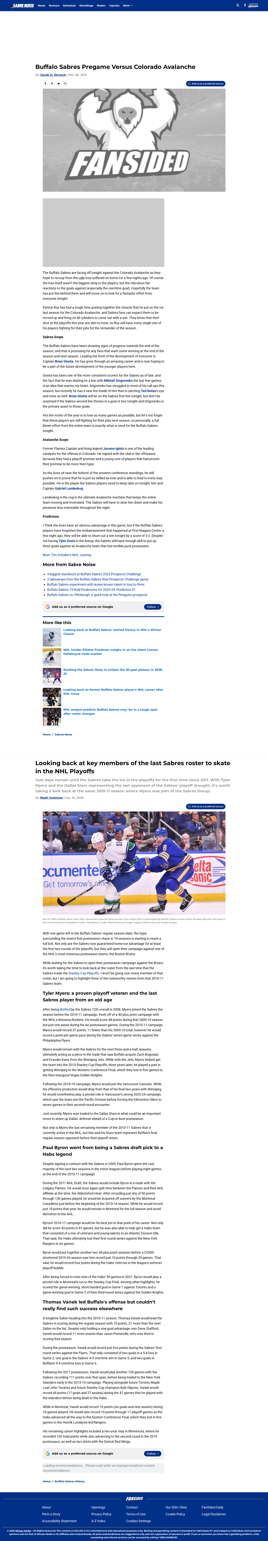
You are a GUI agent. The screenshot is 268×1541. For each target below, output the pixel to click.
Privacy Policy (101, 1514)
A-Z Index (98, 1521)
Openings (98, 1507)
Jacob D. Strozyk (53, 75)
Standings (86, 5)
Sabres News (63, 734)
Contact (132, 1507)
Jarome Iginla (113, 448)
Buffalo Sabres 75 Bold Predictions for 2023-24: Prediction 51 (91, 590)
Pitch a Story (51, 1514)
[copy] (65, 83)
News (41, 5)
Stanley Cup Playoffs (84, 973)
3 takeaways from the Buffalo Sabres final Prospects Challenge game (97, 579)
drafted (65, 1009)
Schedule (69, 5)
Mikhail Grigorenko (118, 380)
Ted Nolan (148, 391)
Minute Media (23, 1530)
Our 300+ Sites (176, 1507)
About (46, 1507)
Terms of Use (136, 1514)
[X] (237, 5)
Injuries (114, 5)
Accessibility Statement (59, 1521)
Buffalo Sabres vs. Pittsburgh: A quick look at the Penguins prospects (97, 595)
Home (47, 734)
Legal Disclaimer (214, 1514)
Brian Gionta (64, 361)
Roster (101, 5)
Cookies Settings (138, 1521)
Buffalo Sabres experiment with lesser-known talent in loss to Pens (95, 584)
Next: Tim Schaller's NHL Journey (67, 555)
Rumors (54, 5)
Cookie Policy (175, 1514)
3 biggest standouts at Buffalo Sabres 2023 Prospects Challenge (94, 574)
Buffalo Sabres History (70, 1481)
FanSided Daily (212, 1507)
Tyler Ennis (67, 541)
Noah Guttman (51, 797)
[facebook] (245, 5)
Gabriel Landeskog (69, 488)
